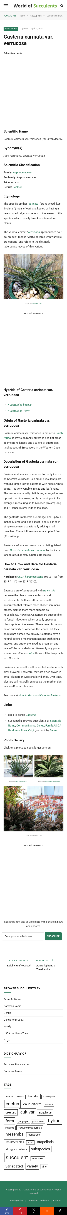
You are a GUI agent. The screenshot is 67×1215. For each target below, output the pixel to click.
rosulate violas (15, 1142)
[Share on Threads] (60, 1211)
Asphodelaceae (22, 172)
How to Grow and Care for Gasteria (40, 695)
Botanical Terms (13, 1071)
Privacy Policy (16, 1200)
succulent (17, 1157)
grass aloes (38, 1121)
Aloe (31, 653)
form (10, 1121)
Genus (40, 725)
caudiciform (32, 1104)
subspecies (40, 1149)
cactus (12, 1103)
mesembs (15, 1134)
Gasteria (18, 187)
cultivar (27, 1112)
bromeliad (33, 1096)
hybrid (54, 1120)
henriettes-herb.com (52, 781)
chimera (49, 1104)
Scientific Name (12, 999)
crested (11, 1112)
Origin (31, 730)
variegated (14, 1166)
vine (44, 1166)
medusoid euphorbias (30, 1127)
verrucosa (34, 232)
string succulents (16, 1149)
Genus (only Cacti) (14, 1019)
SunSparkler (38, 1158)
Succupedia (11, 29)
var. (28, 550)
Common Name (25, 725)
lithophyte (9, 1128)
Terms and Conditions (38, 1200)
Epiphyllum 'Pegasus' (19, 965)
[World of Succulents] (35, 6)
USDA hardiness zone (30, 576)
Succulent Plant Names (16, 1064)
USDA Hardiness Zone (16, 1033)
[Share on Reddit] (47, 1211)
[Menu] (6, 6)
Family (49, 725)
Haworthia (49, 590)
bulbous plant (49, 1097)
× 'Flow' (19, 410)
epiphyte (45, 1112)
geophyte (23, 1121)
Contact (57, 1200)
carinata (33, 203)
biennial (20, 1097)
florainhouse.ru (21, 781)
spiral (30, 1142)
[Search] (61, 6)
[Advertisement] (33, 89)
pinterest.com (37, 303)
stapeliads (45, 1142)
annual (9, 1096)
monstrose (34, 1134)
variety (32, 1166)
